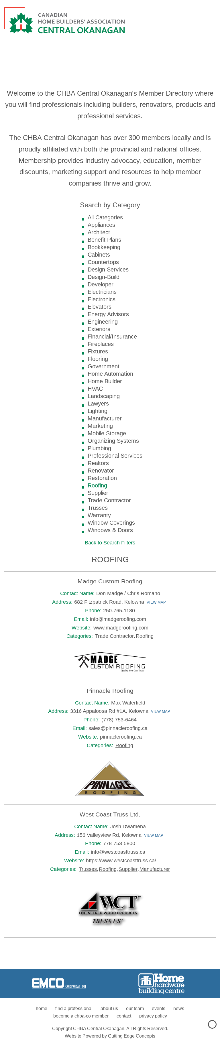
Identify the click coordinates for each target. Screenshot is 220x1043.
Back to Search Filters (110, 543)
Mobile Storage (107, 433)
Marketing (100, 426)
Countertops (103, 262)
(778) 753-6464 (119, 720)
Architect (99, 232)
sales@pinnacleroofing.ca (118, 728)
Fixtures (98, 351)
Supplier (98, 493)
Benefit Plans (104, 240)
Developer (100, 284)
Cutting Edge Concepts (131, 1036)
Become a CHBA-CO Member (81, 1016)
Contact (124, 1016)
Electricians (102, 292)
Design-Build (103, 277)
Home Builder (105, 381)
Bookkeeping (104, 247)
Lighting (97, 411)
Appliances (101, 225)
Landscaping (104, 396)
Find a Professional (74, 1008)
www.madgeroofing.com (120, 628)
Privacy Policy (153, 1016)
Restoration (102, 478)
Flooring (98, 359)
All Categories (105, 217)
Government (103, 366)
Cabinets (99, 254)
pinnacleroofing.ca (121, 737)
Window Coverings (111, 522)
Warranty (99, 515)
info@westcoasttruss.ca (118, 852)
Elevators (99, 307)
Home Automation (110, 374)
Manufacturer (105, 418)
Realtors (98, 463)
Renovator (101, 470)
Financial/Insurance (112, 336)
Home (41, 1008)
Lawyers (98, 403)
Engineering (103, 321)
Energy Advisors (108, 314)
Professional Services (115, 455)
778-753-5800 (119, 843)
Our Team (135, 1008)
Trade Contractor (109, 500)
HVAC (95, 388)
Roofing (97, 485)
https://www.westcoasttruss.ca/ (121, 860)
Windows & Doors (110, 530)
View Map (156, 603)
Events (158, 1008)
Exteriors (99, 329)
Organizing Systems (113, 441)
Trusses (98, 508)
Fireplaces (101, 344)
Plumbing (99, 448)
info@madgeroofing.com (118, 619)
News (178, 1008)
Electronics (101, 299)
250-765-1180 (119, 610)
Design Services (108, 269)
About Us (109, 1008)
